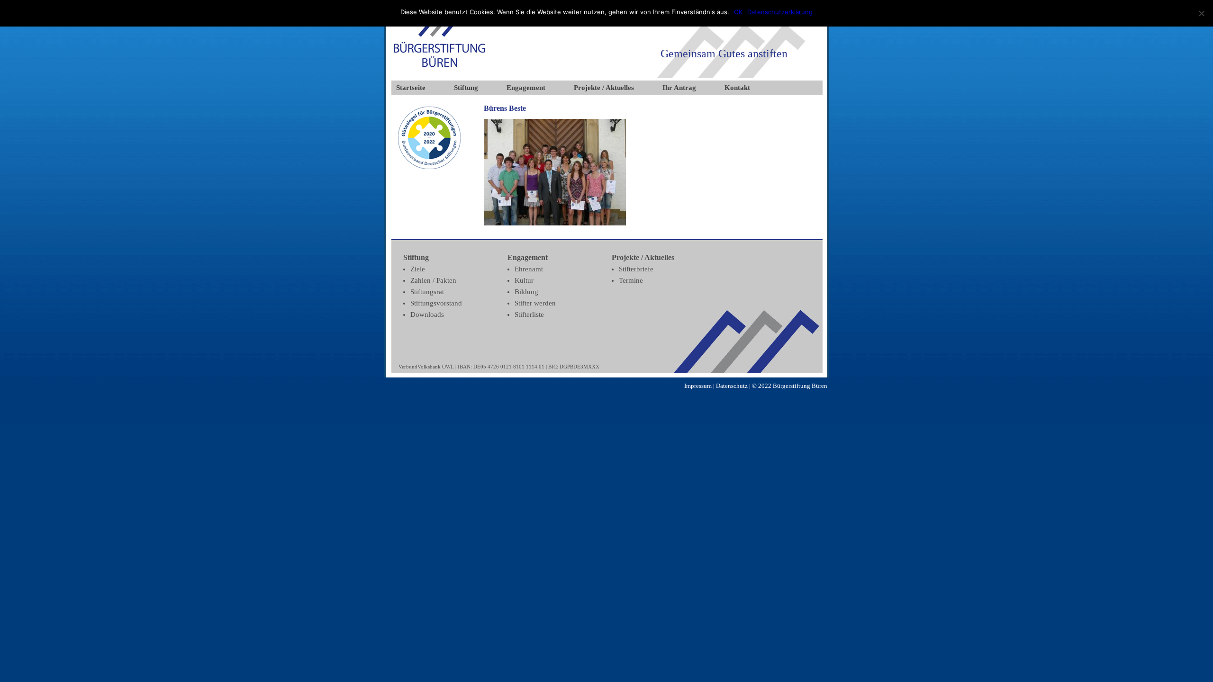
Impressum (698, 385)
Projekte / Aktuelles (604, 87)
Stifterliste (529, 314)
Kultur (524, 280)
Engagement (526, 87)
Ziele (417, 269)
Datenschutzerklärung (780, 12)
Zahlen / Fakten (433, 280)
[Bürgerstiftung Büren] (439, 68)
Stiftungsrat (427, 292)
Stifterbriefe (636, 269)
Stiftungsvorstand (436, 303)
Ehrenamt (529, 269)
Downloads (427, 314)
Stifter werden (535, 303)
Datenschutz (732, 385)
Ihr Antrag (679, 87)
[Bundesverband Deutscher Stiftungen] (429, 166)
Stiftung (466, 87)
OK (738, 12)
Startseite (410, 87)
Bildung (526, 292)
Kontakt (737, 87)
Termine (631, 280)
